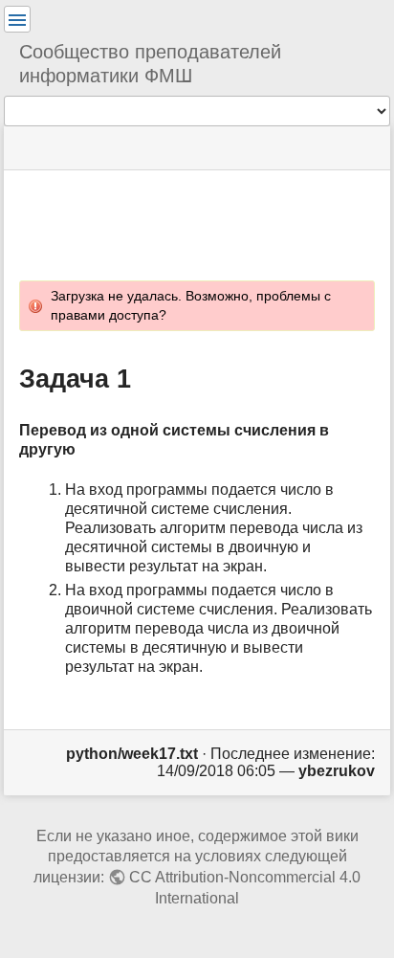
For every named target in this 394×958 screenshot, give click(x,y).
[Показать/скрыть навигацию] (17, 19)
